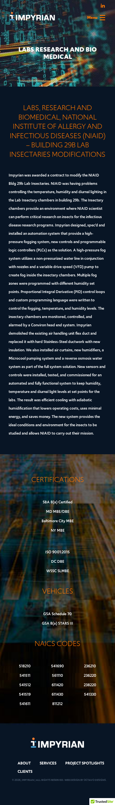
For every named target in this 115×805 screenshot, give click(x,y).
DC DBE (57, 561)
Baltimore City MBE (58, 521)
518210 (25, 666)
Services (48, 763)
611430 (57, 694)
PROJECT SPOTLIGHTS (84, 763)
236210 (90, 666)
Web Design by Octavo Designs (85, 780)
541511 (25, 675)
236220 (90, 675)
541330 (90, 694)
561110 (57, 675)
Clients (25, 771)
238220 (90, 685)
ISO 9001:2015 (57, 552)
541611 (25, 703)
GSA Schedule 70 (57, 614)
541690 (57, 666)
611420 (57, 685)
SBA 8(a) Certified (58, 502)
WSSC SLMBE (57, 571)
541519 (25, 694)
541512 (25, 685)
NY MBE (57, 530)
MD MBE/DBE (57, 511)
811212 (57, 703)
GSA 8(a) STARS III (57, 623)
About (24, 763)
